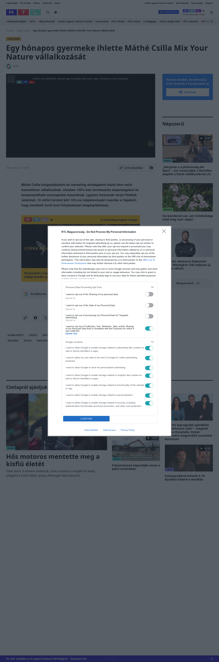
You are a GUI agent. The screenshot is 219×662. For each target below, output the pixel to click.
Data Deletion (91, 430)
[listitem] (109, 287)
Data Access (109, 430)
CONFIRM (86, 419)
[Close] (165, 232)
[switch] (149, 294)
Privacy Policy (128, 430)
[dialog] (109, 331)
